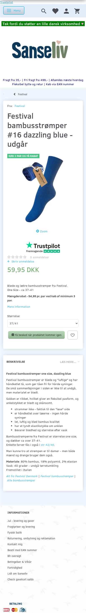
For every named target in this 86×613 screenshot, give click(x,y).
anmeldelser (39, 257)
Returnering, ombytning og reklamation (31, 538)
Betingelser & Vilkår (20, 561)
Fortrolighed (15, 567)
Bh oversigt (14, 556)
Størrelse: (13, 316)
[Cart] (77, 10)
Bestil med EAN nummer (22, 550)
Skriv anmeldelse (22, 261)
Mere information (18, 306)
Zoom (44, 231)
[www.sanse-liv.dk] (40, 49)
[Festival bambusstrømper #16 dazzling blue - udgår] (43, 187)
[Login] (66, 10)
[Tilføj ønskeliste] (73, 335)
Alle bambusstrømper (21, 480)
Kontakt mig (15, 544)
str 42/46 (47, 445)
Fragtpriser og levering (21, 526)
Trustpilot (6, 2)
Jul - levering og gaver (21, 520)
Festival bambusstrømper (56, 476)
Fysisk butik (15, 532)
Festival (20, 106)
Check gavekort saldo (21, 579)
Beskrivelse (15, 362)
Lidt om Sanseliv (17, 573)
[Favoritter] (55, 10)
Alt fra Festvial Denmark (22, 476)
